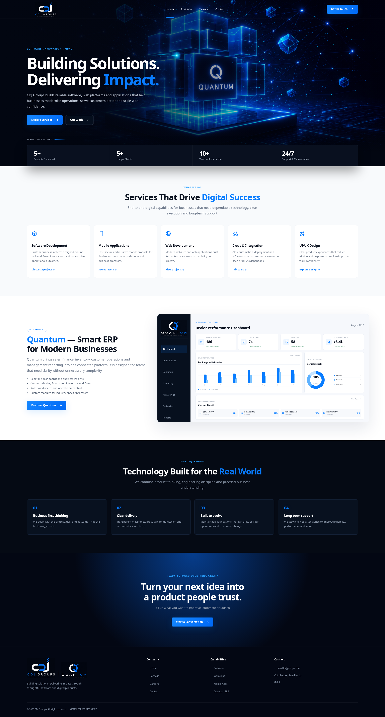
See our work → (107, 269)
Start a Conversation (192, 622)
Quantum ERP (221, 691)
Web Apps (219, 676)
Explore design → (309, 269)
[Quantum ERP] (74, 669)
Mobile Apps (221, 684)
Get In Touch (342, 9)
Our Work (79, 120)
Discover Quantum (46, 405)
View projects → (174, 269)
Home (170, 9)
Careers (203, 9)
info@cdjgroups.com (289, 668)
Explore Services (44, 120)
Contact (220, 9)
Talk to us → (239, 269)
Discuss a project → (43, 269)
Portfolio (186, 9)
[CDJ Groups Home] (46, 9)
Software (219, 668)
